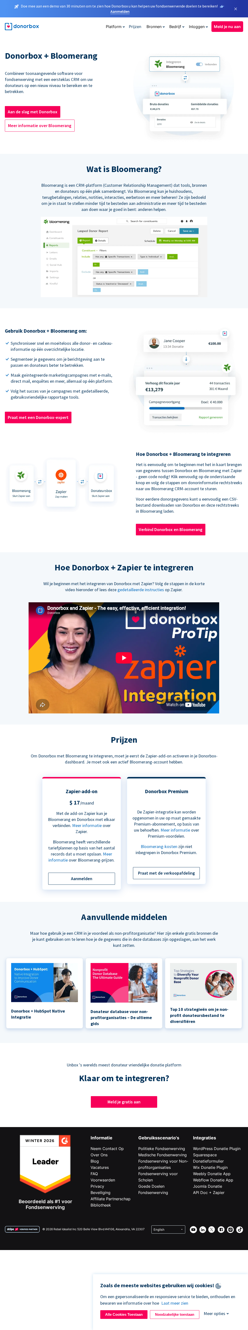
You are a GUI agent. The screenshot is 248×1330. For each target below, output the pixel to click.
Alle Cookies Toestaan (124, 1314)
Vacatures (100, 1167)
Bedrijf (175, 26)
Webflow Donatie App (213, 1180)
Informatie (101, 1137)
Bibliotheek (101, 1205)
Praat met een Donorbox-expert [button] (38, 417)
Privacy (97, 1186)
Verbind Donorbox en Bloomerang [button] (170, 529)
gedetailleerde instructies (140, 589)
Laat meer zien (174, 1303)
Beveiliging (100, 1192)
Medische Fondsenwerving (162, 1154)
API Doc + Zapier (209, 1192)
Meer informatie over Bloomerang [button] (39, 125)
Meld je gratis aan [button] (124, 1102)
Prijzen (135, 26)
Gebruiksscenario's (158, 1137)
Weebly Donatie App (212, 1173)
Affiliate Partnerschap (111, 1198)
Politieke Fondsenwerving (161, 1148)
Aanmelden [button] (81, 878)
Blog (95, 1161)
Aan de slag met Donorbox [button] (32, 112)
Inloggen (197, 26)
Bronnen (154, 26)
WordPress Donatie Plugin (216, 1148)
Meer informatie (87, 825)
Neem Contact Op (107, 1148)
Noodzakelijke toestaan (174, 1314)
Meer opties (214, 1313)
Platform (114, 26)
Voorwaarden (103, 1180)
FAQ (94, 1173)
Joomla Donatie (207, 1186)
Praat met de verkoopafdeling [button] (166, 873)
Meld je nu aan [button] (227, 26)
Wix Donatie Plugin (210, 1167)
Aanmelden (120, 11)
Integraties (204, 1137)
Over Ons (99, 1154)
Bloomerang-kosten (159, 846)
